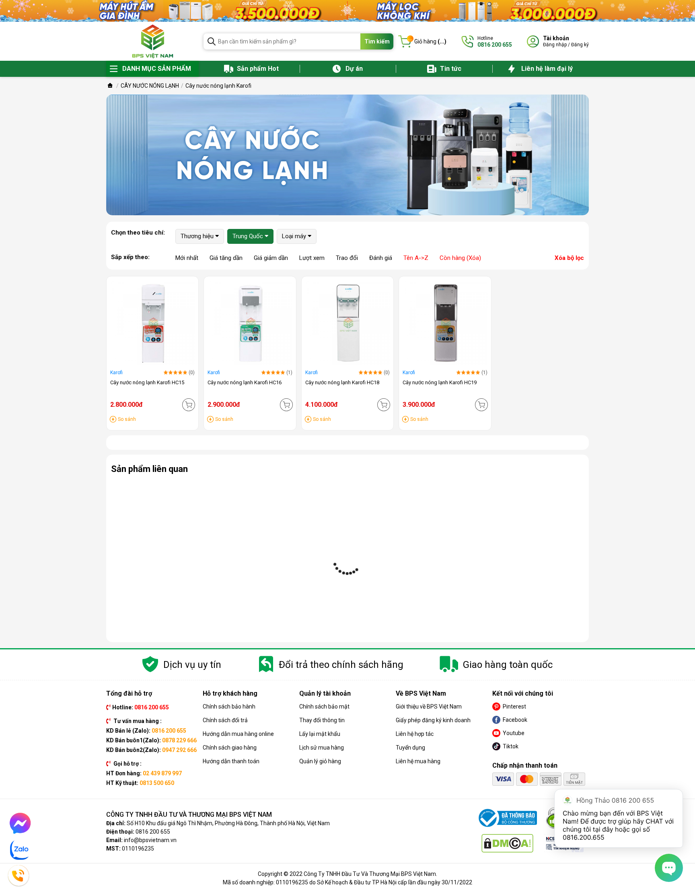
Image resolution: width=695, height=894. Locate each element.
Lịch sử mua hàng (321, 747)
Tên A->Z (415, 258)
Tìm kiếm (377, 41)
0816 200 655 (153, 831)
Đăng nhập (555, 44)
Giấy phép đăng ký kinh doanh (433, 720)
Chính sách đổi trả (225, 720)
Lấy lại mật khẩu (319, 734)
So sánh (127, 419)
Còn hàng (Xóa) (460, 258)
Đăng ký (580, 44)
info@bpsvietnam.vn (150, 840)
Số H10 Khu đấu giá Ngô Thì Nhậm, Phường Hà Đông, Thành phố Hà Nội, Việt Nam (228, 823)
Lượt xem (312, 258)
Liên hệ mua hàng (418, 761)
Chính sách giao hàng (230, 747)
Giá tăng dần (226, 258)
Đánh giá (380, 258)
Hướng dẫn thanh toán (231, 761)
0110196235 (138, 848)
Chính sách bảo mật (324, 706)
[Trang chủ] (110, 86)
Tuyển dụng (410, 747)
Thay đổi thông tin (322, 720)
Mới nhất (186, 258)
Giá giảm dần (271, 258)
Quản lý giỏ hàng (320, 761)
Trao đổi (347, 258)
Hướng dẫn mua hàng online (238, 734)
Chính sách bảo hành (229, 706)
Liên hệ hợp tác (415, 734)
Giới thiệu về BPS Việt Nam (429, 706)
